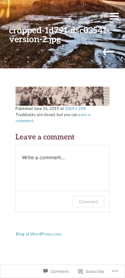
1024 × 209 (75, 108)
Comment (88, 201)
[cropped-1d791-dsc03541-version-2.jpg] (62, 95)
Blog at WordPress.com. (39, 234)
